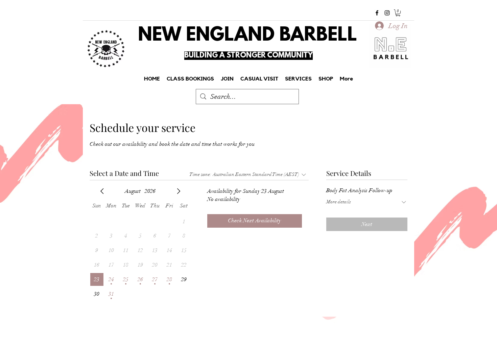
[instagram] (387, 12)
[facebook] (377, 12)
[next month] (178, 191)
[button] (398, 12)
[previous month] (102, 191)
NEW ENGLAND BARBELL (247, 36)
